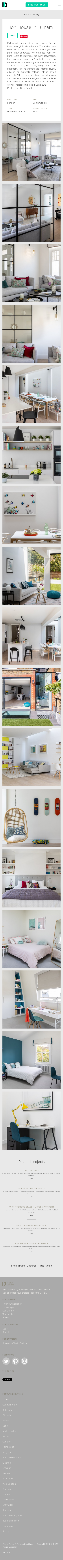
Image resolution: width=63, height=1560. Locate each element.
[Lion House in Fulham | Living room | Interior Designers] (31, 152)
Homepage (8, 1307)
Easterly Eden (31, 1170)
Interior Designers (9, 1547)
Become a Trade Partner (14, 1343)
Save (25, 36)
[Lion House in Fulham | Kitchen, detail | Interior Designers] (31, 515)
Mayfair (6, 1420)
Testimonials (8, 1314)
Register (6, 1332)
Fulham (6, 1494)
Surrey (5, 1531)
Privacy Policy (8, 1544)
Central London (10, 1404)
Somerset (7, 1510)
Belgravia (7, 1410)
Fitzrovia (6, 1415)
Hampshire (7, 1526)
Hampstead (8, 1447)
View (31, 1178)
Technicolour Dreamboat (31, 1189)
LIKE (12, 35)
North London (9, 1431)
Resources (7, 1317)
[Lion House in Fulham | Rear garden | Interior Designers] (31, 697)
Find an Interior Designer (23, 1265)
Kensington (8, 1499)
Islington (6, 1452)
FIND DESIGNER (37, 5)
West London (9, 1484)
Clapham (6, 1462)
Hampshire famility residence (31, 1244)
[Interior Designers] (5, 8)
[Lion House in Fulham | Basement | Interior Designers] (31, 757)
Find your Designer (12, 1303)
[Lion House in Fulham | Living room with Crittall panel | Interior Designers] (31, 213)
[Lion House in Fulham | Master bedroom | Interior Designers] (31, 878)
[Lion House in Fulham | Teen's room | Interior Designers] (31, 939)
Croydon (6, 1468)
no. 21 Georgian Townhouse (31, 1225)
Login (5, 1328)
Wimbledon (8, 1478)
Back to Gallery (31, 14)
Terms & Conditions (25, 1544)
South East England (12, 1515)
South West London (12, 1457)
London (6, 1399)
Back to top (46, 1265)
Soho (5, 1425)
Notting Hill (7, 1505)
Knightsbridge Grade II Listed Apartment (31, 1207)
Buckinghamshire (11, 1520)
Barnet (5, 1436)
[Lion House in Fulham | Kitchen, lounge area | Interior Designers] (31, 576)
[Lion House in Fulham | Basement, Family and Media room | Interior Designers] (31, 818)
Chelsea (6, 1489)
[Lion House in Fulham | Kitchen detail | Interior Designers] (31, 455)
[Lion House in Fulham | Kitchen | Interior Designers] (31, 394)
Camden (6, 1441)
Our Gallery (8, 1310)
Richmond (7, 1473)
